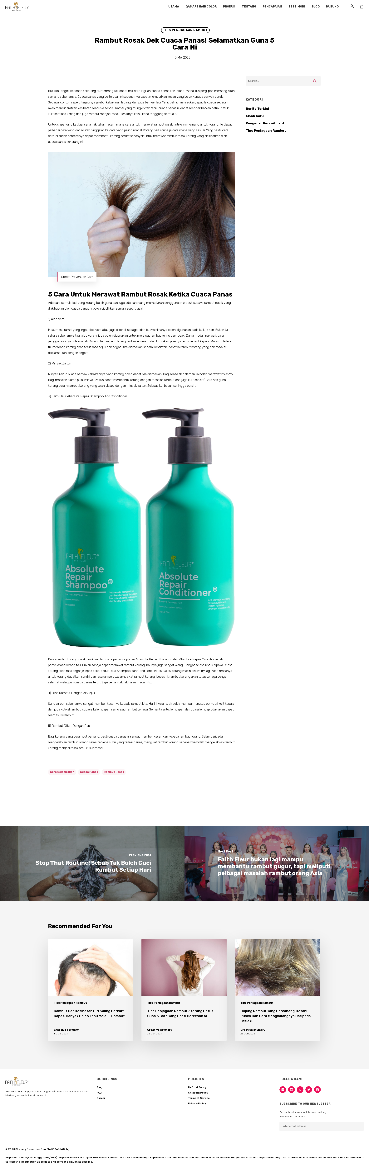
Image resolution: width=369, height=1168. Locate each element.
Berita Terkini (257, 109)
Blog (99, 1087)
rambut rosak (114, 772)
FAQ (99, 1092)
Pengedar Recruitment (265, 123)
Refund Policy (197, 1087)
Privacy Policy (197, 1103)
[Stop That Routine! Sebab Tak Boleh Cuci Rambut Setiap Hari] (92, 863)
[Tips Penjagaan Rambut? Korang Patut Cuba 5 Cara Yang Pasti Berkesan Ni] (184, 990)
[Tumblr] (301, 1089)
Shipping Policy (198, 1092)
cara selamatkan (62, 772)
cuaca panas (89, 772)
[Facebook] (283, 1089)
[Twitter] (309, 1089)
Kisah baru (255, 116)
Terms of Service (199, 1098)
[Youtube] (318, 1089)
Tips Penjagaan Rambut (185, 30)
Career (101, 1098)
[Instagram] (292, 1089)
